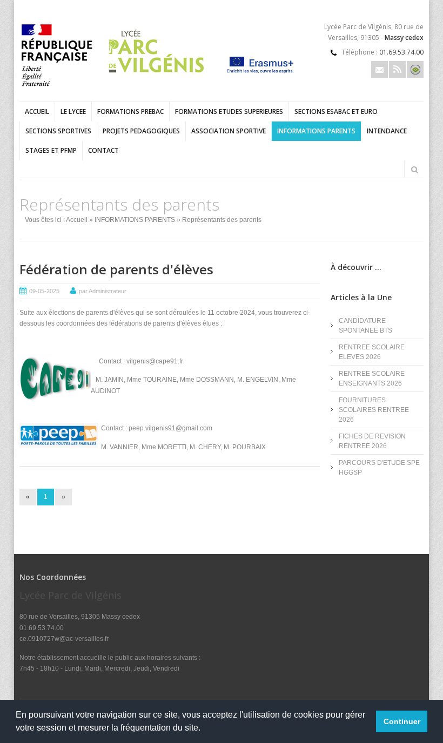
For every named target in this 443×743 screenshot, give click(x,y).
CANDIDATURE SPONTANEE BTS (365, 325)
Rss (397, 69)
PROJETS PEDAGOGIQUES (141, 131)
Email (379, 69)
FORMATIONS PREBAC (130, 111)
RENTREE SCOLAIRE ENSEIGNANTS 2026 (372, 378)
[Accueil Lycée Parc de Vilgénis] (115, 88)
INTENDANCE (387, 131)
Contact (103, 150)
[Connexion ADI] (415, 69)
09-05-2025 (44, 291)
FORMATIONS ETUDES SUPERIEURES (229, 111)
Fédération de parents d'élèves (116, 269)
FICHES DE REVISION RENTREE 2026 (372, 441)
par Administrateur (102, 291)
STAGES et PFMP (51, 150)
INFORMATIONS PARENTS (316, 131)
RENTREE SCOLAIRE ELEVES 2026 (372, 352)
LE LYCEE (73, 111)
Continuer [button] (402, 721)
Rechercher (414, 169)
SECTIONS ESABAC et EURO (336, 111)
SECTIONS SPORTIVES (58, 131)
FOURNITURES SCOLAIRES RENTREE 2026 (374, 409)
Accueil (37, 111)
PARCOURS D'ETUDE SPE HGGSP (379, 467)
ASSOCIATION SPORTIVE (228, 131)
